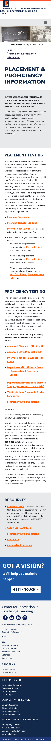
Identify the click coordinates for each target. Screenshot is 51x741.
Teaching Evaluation (11, 651)
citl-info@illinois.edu (14, 632)
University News (9, 691)
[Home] (5, 4)
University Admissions (12, 685)
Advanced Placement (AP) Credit (25, 346)
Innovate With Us (9, 648)
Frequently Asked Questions (23, 401)
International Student (19, 228)
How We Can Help (10, 645)
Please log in (33, 247)
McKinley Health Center (12, 727)
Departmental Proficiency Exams (25, 367)
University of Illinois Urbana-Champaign (24, 8)
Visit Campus (7, 694)
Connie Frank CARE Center (14, 730)
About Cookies (6, 739)
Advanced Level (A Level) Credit (24, 351)
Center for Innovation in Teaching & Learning (20, 609)
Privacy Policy (19, 739)
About (4, 642)
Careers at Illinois (10, 688)
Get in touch (24, 589)
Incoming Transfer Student (22, 222)
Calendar (6, 654)
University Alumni (10, 704)
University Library (10, 734)
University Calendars (11, 711)
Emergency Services (11, 724)
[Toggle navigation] (45, 22)
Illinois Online (8, 669)
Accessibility (40, 739)
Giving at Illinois (9, 708)
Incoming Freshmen (18, 217)
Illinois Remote (9, 672)
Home (9, 50)
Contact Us (7, 658)
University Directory (11, 714)
